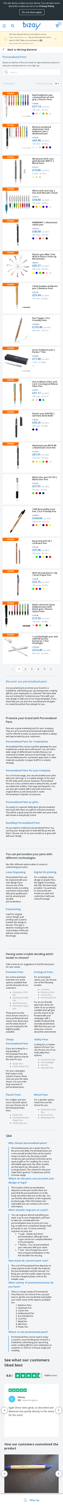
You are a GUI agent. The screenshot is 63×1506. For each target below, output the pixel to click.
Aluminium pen (20, 1003)
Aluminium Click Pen (20, 993)
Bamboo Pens (47, 992)
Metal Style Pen (48, 1117)
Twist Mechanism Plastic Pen (21, 1119)
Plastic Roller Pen (21, 1066)
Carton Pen (46, 995)
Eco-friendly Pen (48, 997)
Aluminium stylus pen (21, 1007)
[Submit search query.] (6, 72)
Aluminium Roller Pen (21, 999)
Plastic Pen (18, 1063)
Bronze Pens (47, 1114)
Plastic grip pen (20, 1123)
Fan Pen (44, 1065)
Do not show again (32, 12)
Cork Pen (45, 989)
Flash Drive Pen (48, 1059)
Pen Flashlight (47, 1062)
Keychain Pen (47, 1067)
